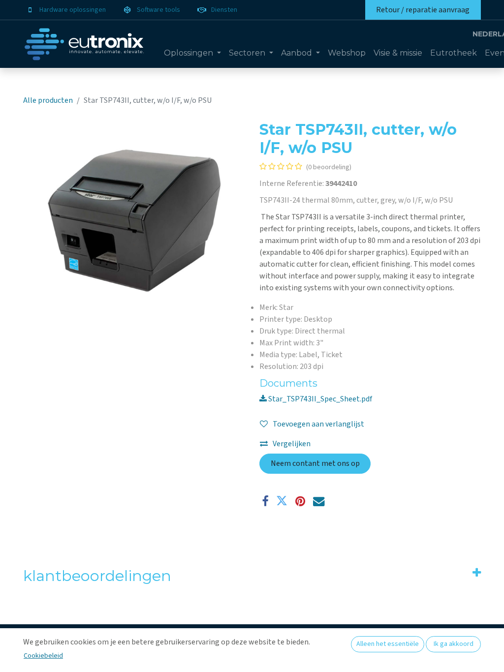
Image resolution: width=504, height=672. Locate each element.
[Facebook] (265, 501)
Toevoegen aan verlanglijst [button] (318, 424)
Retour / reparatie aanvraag (423, 9)
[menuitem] (192, 53)
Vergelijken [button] (292, 443)
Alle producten (48, 100)
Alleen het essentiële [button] (387, 644)
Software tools (158, 10)
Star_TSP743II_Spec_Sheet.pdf (319, 399)
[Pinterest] (300, 501)
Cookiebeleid (43, 656)
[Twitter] (281, 501)
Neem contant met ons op (315, 463)
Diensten (224, 10)
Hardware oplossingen (72, 10)
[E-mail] (318, 501)
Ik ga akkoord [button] (453, 644)
